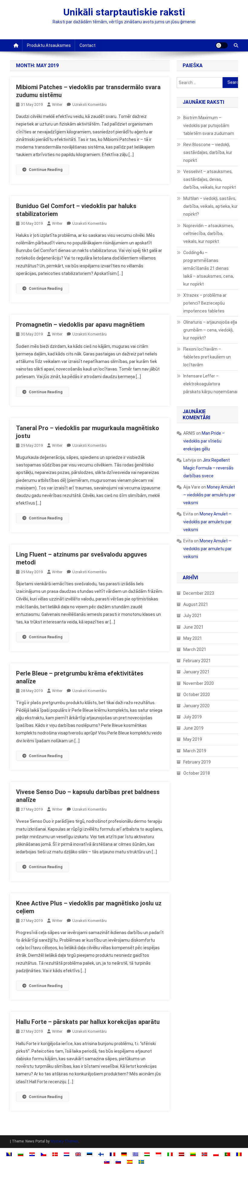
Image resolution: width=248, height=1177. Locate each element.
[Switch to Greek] (135, 1154)
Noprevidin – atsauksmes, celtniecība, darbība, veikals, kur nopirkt (208, 233)
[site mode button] (222, 45)
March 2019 (194, 750)
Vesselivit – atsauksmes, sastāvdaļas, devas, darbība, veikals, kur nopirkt (209, 179)
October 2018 (196, 773)
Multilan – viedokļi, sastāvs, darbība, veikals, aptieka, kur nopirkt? (210, 206)
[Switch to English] (78, 1154)
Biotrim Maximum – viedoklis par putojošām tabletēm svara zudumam (208, 125)
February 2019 (197, 762)
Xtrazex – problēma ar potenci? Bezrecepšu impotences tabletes (205, 303)
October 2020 (196, 694)
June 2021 (193, 627)
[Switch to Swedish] (141, 1162)
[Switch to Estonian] (89, 1154)
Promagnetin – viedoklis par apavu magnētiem (80, 324)
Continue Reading (46, 169)
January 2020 (196, 705)
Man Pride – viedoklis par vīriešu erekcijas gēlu (204, 441)
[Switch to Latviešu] (181, 1154)
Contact (88, 45)
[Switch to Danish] (55, 1154)
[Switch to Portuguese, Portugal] (227, 1154)
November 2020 (198, 683)
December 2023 (198, 593)
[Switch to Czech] (43, 1154)
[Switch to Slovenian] (118, 1162)
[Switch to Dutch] (66, 1154)
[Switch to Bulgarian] (20, 1154)
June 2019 (193, 728)
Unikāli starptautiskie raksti (124, 12)
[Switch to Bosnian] (9, 1154)
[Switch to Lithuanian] (193, 1154)
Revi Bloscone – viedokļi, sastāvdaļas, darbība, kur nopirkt (207, 152)
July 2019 (192, 716)
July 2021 (192, 615)
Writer (57, 104)
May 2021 (192, 638)
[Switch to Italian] (170, 1154)
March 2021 (194, 649)
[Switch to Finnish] (101, 1154)
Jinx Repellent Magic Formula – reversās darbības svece (208, 468)
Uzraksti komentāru (89, 104)
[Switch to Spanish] (129, 1162)
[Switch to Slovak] (107, 1162)
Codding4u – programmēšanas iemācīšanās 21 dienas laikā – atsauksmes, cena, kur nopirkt (208, 268)
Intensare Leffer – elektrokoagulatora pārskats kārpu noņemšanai (210, 384)
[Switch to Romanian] (239, 1154)
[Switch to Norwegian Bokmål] (204, 1154)
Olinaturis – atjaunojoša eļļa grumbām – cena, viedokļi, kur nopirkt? (210, 330)
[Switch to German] (124, 1154)
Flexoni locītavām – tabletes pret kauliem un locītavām (207, 357)
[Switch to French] (112, 1154)
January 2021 (196, 671)
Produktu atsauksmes (49, 45)
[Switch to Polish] (216, 1154)
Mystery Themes (64, 1141)
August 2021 (195, 604)
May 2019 (192, 739)
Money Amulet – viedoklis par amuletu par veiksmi (209, 495)
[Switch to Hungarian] (147, 1154)
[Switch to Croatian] (32, 1154)
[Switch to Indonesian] (158, 1154)
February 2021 (197, 660)
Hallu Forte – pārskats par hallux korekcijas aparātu (88, 1021)
